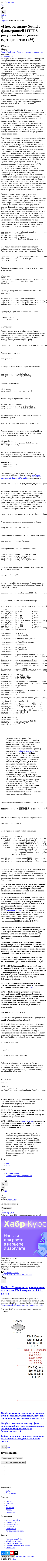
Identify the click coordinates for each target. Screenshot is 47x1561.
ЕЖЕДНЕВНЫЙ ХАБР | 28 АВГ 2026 (16, 1275)
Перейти (5, 1269)
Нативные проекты (14, 1543)
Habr (14, 1559)
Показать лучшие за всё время (13, 1462)
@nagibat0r (11, 1200)
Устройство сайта (13, 1520)
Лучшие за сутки (8, 1458)
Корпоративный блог (14, 1539)
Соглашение (11, 1529)
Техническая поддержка (25, 1557)
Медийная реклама (13, 1541)
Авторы (9, 1510)
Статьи (9, 1501)
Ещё (8, 1447)
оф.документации (26, 751)
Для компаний (12, 1524)
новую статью (27, 1121)
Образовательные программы (18, 1545)
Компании (10, 1508)
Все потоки (9, 2)
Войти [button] (3, 15)
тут (31, 988)
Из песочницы (7, 56)
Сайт (3, 1213)
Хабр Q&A (9, 1213)
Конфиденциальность (15, 1531)
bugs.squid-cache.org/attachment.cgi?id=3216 (21, 477)
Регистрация (11, 1493)
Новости (9, 1503)
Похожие (19, 1458)
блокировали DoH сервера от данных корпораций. (22, 1305)
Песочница (10, 1512)
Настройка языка (8, 1557)
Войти (8, 1491)
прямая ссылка (14, 910)
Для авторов (11, 1522)
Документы (10, 1527)
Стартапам (10, 1548)
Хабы (8, 1506)
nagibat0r (4, 20)
